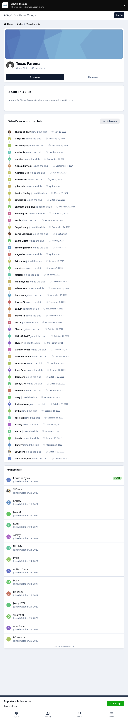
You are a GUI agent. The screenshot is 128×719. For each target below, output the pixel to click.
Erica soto (20, 261)
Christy (19, 444)
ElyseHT (19, 342)
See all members (62, 646)
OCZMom (20, 376)
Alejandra (20, 254)
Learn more (6, 5)
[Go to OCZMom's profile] (9, 377)
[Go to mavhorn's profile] (9, 315)
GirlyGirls (20, 138)
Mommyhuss (22, 281)
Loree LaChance (23, 233)
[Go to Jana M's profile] (9, 438)
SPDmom (20, 451)
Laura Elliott (21, 240)
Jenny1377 (20, 383)
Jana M (18, 438)
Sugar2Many (21, 227)
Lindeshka (20, 199)
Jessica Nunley (22, 193)
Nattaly (19, 274)
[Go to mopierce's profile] (9, 268)
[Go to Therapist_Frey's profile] (9, 132)
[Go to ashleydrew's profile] (9, 288)
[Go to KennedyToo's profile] (9, 213)
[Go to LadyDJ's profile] (9, 309)
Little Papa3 (21, 145)
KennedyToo (21, 213)
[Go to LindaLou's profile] (9, 390)
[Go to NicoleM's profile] (9, 417)
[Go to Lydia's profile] (9, 411)
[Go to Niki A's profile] (9, 322)
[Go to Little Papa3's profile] (9, 145)
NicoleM (19, 417)
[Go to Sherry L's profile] (9, 329)
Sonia (18, 220)
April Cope (20, 370)
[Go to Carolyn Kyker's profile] (9, 349)
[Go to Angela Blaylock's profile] (9, 166)
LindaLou (20, 390)
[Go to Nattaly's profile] (9, 274)
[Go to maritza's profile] (9, 159)
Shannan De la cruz (25, 206)
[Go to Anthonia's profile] (9, 152)
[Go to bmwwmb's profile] (9, 295)
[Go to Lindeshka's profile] (9, 200)
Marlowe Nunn (23, 356)
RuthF (18, 431)
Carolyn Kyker (22, 349)
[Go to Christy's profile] (9, 445)
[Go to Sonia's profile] (9, 220)
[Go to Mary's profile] (9, 397)
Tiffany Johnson (23, 247)
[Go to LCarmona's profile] (9, 363)
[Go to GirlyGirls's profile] (9, 138)
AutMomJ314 (22, 172)
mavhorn (20, 315)
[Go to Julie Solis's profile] (9, 186)
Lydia (18, 410)
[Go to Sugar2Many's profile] (9, 227)
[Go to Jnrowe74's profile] (9, 302)
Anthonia (20, 152)
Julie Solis (20, 186)
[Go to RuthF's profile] (9, 431)
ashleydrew (21, 288)
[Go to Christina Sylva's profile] (9, 458)
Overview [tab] (35, 76)
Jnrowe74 (20, 302)
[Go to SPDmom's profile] (9, 451)
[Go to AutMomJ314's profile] (9, 172)
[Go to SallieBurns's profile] (9, 179)
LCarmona (20, 363)
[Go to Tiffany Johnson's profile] (9, 247)
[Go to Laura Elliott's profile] (9, 240)
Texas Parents (28, 63)
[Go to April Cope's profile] (9, 370)
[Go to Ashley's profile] (9, 424)
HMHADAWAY (22, 336)
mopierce (20, 268)
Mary (17, 397)
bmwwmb (20, 295)
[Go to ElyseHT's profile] (9, 343)
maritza (19, 159)
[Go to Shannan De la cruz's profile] (9, 206)
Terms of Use (10, 705)
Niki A (18, 322)
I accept (117, 703)
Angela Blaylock (23, 165)
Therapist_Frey (23, 131)
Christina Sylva (23, 458)
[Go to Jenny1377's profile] (9, 383)
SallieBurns (21, 179)
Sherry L (19, 329)
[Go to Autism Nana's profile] (9, 404)
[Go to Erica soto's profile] (9, 261)
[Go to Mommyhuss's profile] (9, 281)
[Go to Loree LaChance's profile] (9, 234)
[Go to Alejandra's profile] (9, 254)
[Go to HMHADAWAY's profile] (9, 336)
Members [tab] (93, 76)
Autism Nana (22, 404)
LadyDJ (18, 308)
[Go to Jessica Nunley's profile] (9, 193)
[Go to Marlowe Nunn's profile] (9, 356)
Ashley (18, 424)
